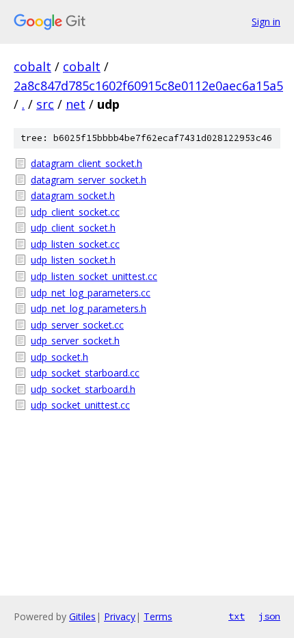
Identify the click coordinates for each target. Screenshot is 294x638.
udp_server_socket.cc (77, 324)
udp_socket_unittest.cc (80, 404)
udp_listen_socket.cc (75, 244)
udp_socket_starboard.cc (85, 372)
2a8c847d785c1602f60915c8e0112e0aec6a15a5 (148, 85)
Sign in (266, 21)
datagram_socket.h (73, 195)
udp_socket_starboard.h (83, 389)
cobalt (32, 66)
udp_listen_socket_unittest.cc (94, 276)
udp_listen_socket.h (73, 259)
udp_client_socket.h (73, 227)
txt (236, 616)
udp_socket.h (59, 356)
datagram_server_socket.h (88, 179)
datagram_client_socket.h (86, 163)
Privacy (119, 616)
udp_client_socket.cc (75, 211)
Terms (158, 616)
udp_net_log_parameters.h (88, 308)
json (269, 616)
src (45, 104)
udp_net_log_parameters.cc (90, 292)
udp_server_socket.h (75, 340)
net (75, 104)
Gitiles (82, 616)
